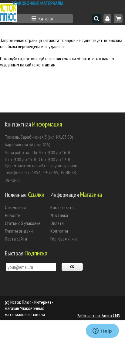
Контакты (59, 231)
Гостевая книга (63, 239)
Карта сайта (16, 239)
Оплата (57, 223)
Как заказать (62, 207)
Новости (12, 215)
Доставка (59, 215)
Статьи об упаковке (22, 223)
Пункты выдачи (19, 231)
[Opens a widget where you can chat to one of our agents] (102, 331)
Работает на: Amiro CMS (98, 315)
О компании (15, 207)
